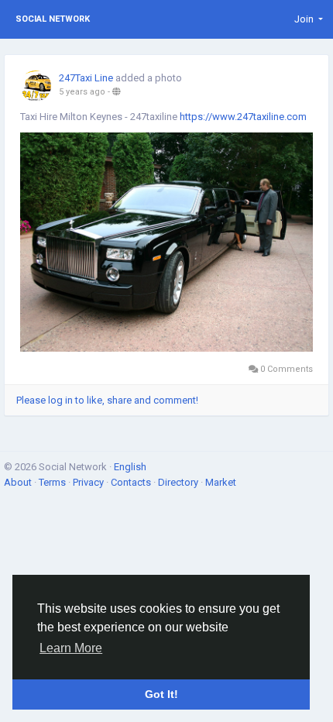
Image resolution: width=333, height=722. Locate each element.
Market (220, 482)
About (19, 482)
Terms (53, 482)
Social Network (52, 19)
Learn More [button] (70, 648)
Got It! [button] (161, 694)
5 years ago (82, 92)
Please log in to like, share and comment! (107, 400)
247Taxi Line (86, 78)
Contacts (132, 482)
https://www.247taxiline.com (243, 116)
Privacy (89, 482)
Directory (179, 482)
